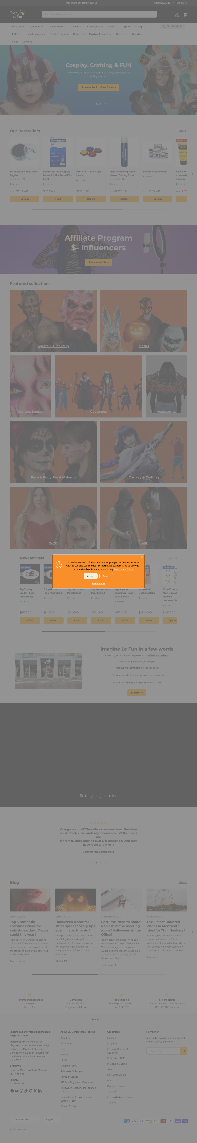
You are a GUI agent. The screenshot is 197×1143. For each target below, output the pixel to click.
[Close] (142, 557)
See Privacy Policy (123, 569)
